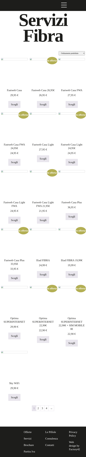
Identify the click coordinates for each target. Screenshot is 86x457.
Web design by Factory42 (74, 446)
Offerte (28, 432)
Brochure (29, 445)
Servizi (27, 438)
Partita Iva (29, 451)
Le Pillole (50, 432)
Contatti (49, 445)
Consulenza (51, 438)
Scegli (14, 104)
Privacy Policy (73, 434)
